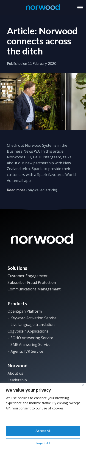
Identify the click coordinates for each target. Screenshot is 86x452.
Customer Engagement (27, 275)
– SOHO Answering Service (30, 337)
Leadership (17, 379)
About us (15, 373)
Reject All (43, 443)
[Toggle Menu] (80, 7)
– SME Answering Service (29, 344)
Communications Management (34, 289)
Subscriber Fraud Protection (32, 282)
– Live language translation (31, 324)
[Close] (83, 385)
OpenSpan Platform (25, 311)
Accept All (43, 431)
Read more (16, 189)
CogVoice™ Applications (28, 331)
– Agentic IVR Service (25, 351)
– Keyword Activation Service (32, 317)
